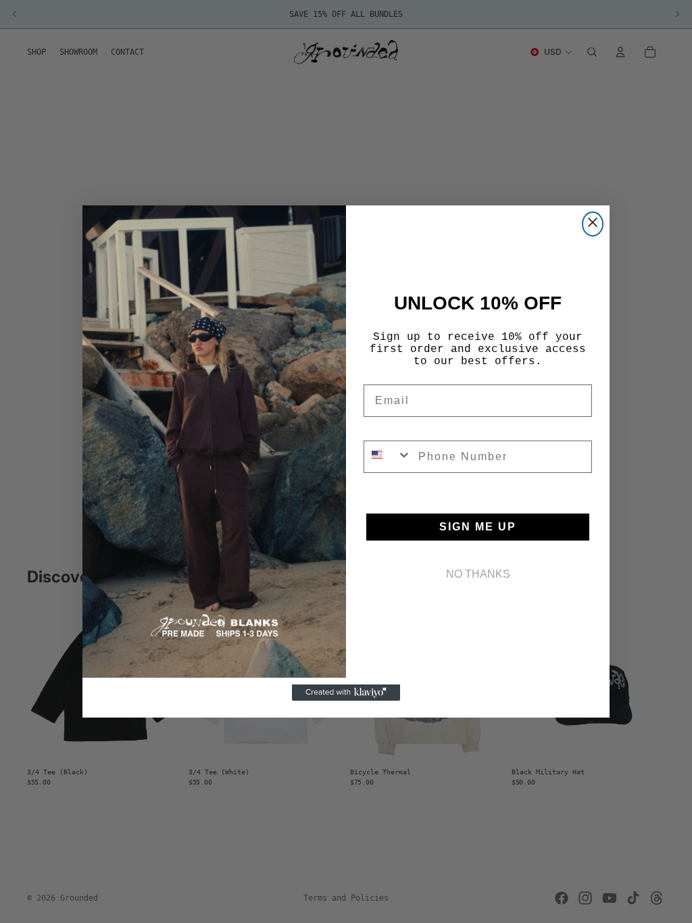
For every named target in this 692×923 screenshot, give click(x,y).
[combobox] (388, 456)
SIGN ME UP (477, 526)
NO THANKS (478, 574)
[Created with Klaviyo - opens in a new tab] (346, 692)
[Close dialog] (593, 224)
